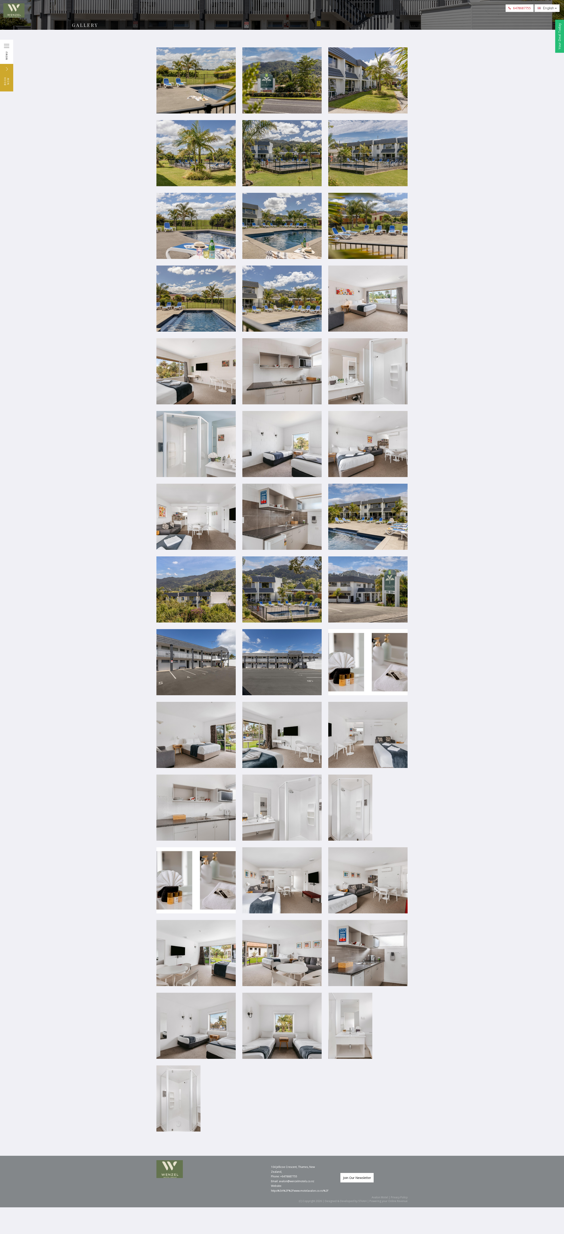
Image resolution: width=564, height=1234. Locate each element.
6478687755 (522, 8)
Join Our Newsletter (357, 1178)
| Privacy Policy (398, 1197)
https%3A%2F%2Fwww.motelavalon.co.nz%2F (299, 1191)
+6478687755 (288, 1176)
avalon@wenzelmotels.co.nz (296, 1181)
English (548, 8)
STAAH (362, 1201)
